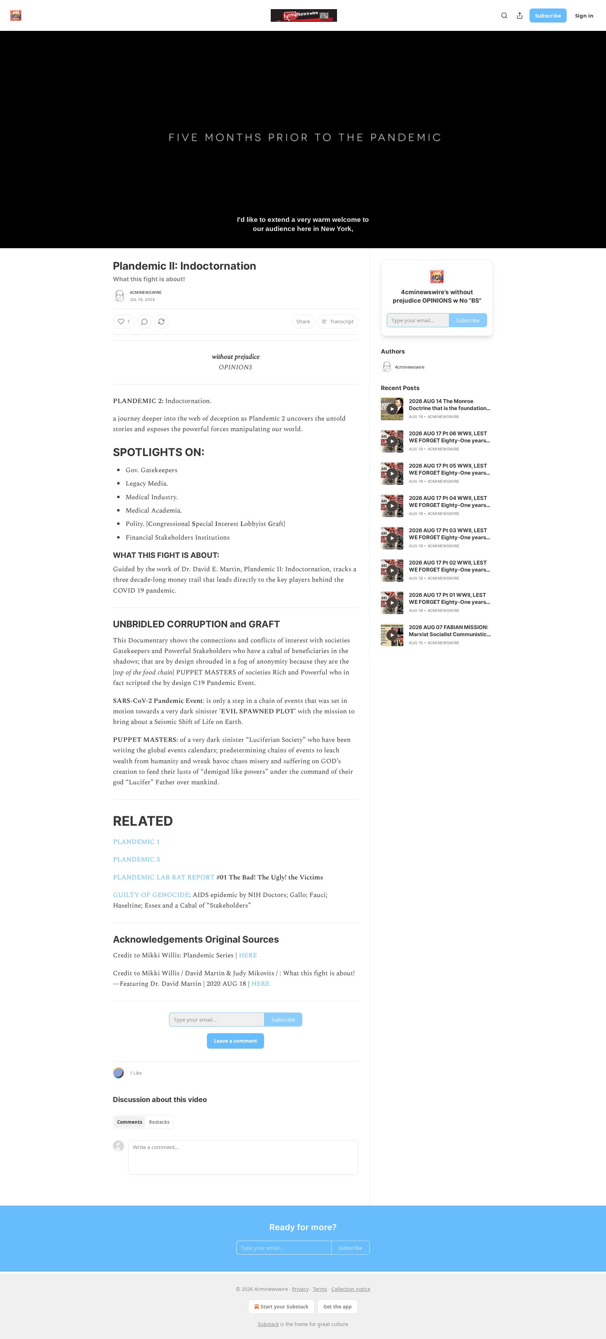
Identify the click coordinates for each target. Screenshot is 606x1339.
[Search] (504, 15)
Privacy (300, 1289)
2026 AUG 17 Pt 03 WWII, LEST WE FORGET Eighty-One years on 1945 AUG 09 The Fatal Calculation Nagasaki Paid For (448, 534)
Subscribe (548, 15)
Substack (268, 1324)
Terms (320, 1289)
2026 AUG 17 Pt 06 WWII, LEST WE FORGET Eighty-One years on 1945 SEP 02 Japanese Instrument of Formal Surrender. (449, 437)
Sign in (584, 15)
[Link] (103, 452)
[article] (437, 409)
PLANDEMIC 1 (136, 842)
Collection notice (350, 1289)
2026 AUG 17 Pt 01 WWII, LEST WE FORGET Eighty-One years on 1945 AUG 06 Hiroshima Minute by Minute (447, 599)
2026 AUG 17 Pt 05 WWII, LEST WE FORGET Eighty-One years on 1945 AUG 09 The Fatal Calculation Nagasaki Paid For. (448, 469)
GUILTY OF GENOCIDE (151, 895)
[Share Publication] (520, 15)
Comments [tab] (129, 1122)
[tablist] (143, 1122)
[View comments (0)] (510, 143)
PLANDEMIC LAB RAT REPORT (164, 877)
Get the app (337, 1306)
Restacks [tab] (159, 1122)
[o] (392, 409)
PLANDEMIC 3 (136, 860)
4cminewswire (146, 292)
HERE (248, 955)
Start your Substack (285, 1306)
